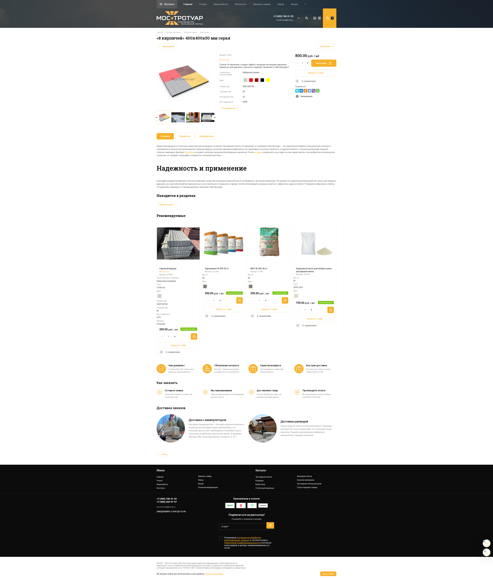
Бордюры (259, 481)
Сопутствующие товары (307, 487)
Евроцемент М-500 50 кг (217, 268)
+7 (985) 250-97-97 (167, 501)
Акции (294, 4)
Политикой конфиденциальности (242, 542)
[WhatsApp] (317, 91)
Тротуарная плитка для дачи (309, 484)
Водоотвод (260, 484)
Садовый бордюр (167, 268)
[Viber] (313, 91)
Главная (187, 4)
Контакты (240, 4)
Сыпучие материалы (305, 480)
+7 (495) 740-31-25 (283, 16)
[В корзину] (194, 336)
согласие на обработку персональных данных (242, 538)
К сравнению (309, 81)
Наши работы (220, 4)
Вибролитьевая (190, 32)
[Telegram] (309, 91)
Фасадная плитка (304, 476)
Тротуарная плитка (173, 32)
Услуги (203, 4)
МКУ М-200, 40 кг (258, 268)
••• (305, 4)
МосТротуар (224, 60)
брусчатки (189, 152)
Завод (280, 4)
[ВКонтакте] (301, 91)
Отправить (270, 525)
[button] (298, 18)
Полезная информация (208, 487)
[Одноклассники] (305, 91)
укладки (258, 152)
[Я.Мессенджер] (297, 91)
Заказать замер (261, 4)
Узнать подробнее (214, 573)
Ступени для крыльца (264, 488)
